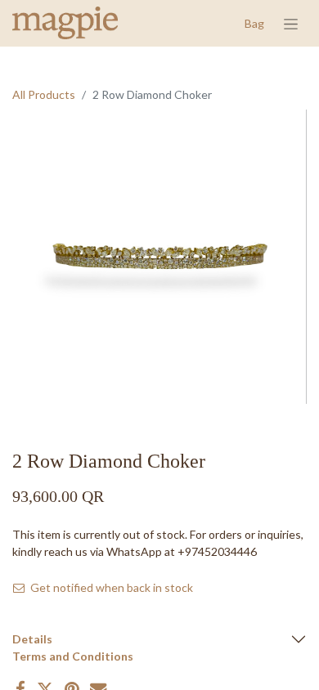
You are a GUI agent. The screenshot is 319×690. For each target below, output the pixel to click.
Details (32, 639)
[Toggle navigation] (291, 23)
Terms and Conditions (72, 656)
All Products (43, 94)
